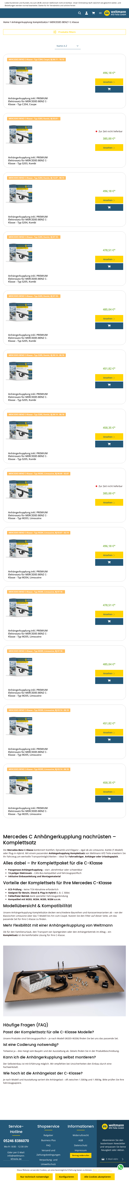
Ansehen (108, 81)
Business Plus (48, 1140)
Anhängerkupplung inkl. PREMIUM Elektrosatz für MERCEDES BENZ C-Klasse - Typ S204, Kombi (28, 219)
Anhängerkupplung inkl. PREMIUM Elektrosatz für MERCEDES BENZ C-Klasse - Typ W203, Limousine (28, 515)
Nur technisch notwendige (34, 1176)
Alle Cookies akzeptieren (97, 1176)
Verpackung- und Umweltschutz (48, 1162)
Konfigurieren (66, 1176)
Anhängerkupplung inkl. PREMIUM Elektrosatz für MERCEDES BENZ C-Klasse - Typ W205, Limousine (28, 633)
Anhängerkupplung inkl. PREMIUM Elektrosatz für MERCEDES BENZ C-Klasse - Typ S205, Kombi (28, 278)
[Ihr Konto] (86, 13)
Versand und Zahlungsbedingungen (48, 1152)
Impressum (81, 1150)
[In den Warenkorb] (109, 89)
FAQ (48, 1145)
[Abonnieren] (123, 1159)
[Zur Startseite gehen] (115, 13)
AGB (81, 1140)
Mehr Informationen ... (102, 1170)
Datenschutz (80, 1145)
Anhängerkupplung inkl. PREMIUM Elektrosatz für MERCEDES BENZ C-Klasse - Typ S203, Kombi (28, 160)
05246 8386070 (16, 1140)
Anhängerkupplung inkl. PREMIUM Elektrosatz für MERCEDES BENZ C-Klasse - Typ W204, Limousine (28, 574)
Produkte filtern (67, 31)
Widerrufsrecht (81, 1135)
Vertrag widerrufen (80, 1155)
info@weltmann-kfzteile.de (16, 1157)
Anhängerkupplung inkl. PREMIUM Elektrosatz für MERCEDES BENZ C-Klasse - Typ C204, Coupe (28, 101)
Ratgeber (48, 1135)
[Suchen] (79, 13)
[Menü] (100, 13)
